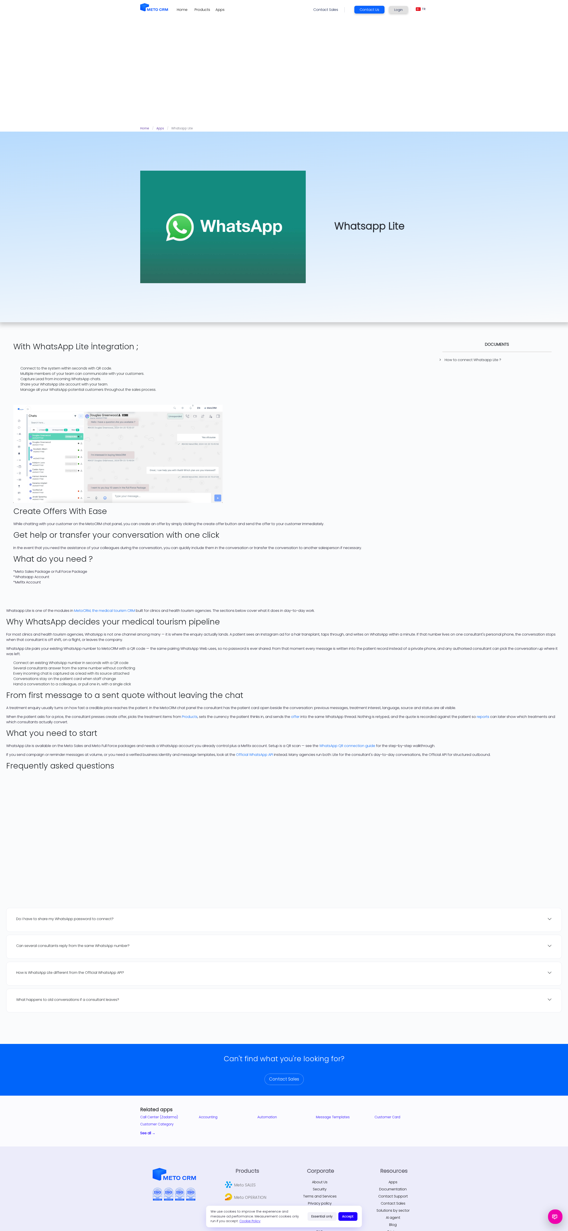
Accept (347, 1216)
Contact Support (393, 1196)
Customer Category (157, 1124)
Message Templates (333, 1117)
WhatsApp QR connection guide (347, 745)
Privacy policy (320, 1203)
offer (295, 716)
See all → (147, 1133)
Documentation (393, 1189)
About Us (319, 1182)
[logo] (154, 7)
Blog (393, 1224)
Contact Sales (284, 1079)
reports (483, 716)
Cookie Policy (249, 1221)
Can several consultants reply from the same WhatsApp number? (73, 945)
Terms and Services (320, 1196)
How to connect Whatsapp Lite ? (473, 359)
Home (144, 128)
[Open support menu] (555, 1216)
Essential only (322, 1216)
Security (320, 1189)
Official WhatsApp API (254, 754)
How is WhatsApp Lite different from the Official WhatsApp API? (70, 972)
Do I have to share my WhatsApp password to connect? (65, 918)
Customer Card (387, 1117)
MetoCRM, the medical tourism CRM (104, 610)
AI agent (393, 1217)
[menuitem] (182, 9)
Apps (160, 128)
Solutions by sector (393, 1210)
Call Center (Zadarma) (159, 1117)
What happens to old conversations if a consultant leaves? (67, 999)
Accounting (208, 1117)
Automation (267, 1117)
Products (189, 716)
